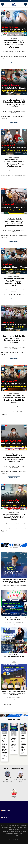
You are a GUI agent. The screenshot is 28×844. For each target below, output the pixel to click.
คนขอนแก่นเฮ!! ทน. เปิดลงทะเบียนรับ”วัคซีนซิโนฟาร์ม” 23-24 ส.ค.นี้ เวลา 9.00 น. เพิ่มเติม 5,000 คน (14, 162)
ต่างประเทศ (5, 817)
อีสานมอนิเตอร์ (14, 38)
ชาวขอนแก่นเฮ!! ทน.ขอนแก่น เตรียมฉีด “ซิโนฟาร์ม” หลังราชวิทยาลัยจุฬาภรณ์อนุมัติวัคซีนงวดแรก (14, 399)
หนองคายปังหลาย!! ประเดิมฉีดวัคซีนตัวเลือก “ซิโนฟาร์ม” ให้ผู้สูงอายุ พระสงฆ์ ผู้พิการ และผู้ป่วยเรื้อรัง (14, 103)
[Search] (25, 4)
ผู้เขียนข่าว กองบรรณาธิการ (17, 171)
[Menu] (2, 4)
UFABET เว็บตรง (5, 784)
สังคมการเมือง (6, 804)
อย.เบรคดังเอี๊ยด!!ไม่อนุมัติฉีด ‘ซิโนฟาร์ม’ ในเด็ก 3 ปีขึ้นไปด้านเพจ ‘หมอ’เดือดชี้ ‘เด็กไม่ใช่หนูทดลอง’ (14, 43)
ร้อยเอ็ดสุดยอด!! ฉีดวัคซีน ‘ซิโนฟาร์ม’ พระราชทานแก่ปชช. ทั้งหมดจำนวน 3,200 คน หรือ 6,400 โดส (14, 339)
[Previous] (2, 742)
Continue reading (14, 63)
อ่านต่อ (14, 588)
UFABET (6, 783)
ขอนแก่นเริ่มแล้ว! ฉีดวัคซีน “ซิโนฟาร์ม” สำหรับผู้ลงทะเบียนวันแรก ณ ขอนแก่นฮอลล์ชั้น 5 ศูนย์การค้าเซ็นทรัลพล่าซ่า (14, 222)
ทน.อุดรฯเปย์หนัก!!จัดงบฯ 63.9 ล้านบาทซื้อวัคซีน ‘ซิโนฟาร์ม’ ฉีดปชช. (14, 517)
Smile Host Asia (14, 842)
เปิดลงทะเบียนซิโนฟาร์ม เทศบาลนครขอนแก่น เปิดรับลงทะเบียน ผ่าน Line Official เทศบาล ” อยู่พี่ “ (14, 458)
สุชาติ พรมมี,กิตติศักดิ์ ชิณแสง (14, 838)
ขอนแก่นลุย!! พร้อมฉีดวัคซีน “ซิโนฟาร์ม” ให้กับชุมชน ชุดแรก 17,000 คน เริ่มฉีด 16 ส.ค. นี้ (14, 282)
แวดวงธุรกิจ (6, 811)
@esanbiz (7, 704)
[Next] (26, 742)
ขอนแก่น (10, 157)
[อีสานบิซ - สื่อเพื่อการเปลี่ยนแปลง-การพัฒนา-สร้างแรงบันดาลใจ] (14, 4)
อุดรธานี (17, 512)
